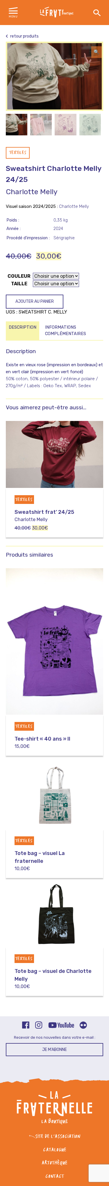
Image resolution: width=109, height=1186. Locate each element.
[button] (13, 12)
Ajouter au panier (34, 301)
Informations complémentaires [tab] (65, 330)
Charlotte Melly (32, 191)
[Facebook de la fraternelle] (25, 1026)
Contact (54, 1176)
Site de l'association (57, 1136)
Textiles (17, 153)
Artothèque (54, 1163)
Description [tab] (22, 327)
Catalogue (54, 1150)
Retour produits (24, 36)
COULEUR (19, 276)
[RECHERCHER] (97, 13)
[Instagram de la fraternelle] (38, 1026)
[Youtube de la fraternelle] (61, 1025)
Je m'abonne (54, 1049)
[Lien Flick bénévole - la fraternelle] (83, 1026)
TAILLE (19, 283)
